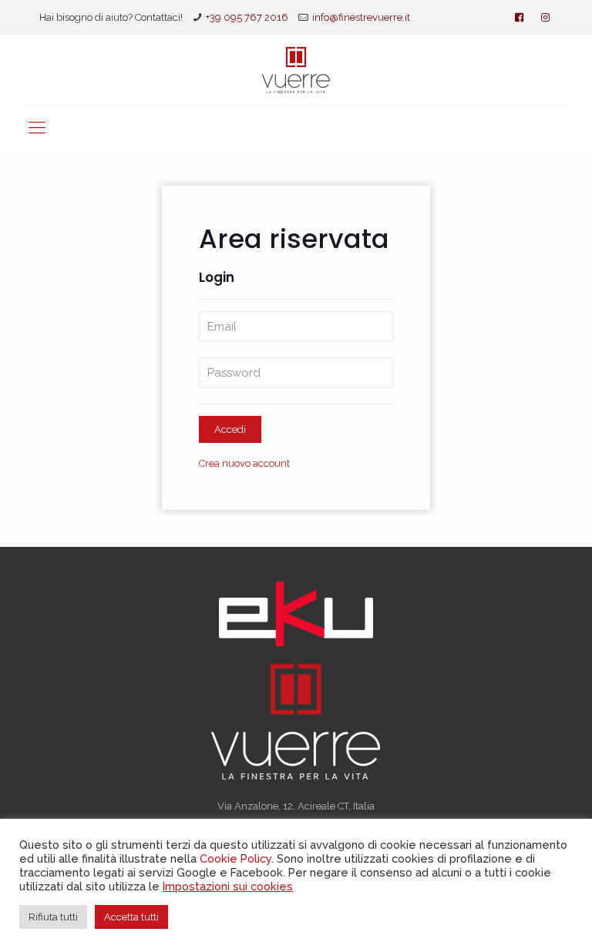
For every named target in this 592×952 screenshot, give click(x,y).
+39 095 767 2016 (247, 17)
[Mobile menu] (37, 127)
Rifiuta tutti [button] (53, 917)
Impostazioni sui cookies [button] (228, 886)
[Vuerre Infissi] (296, 70)
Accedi (230, 429)
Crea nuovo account (244, 463)
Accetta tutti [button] (131, 917)
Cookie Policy (235, 858)
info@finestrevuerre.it (361, 17)
